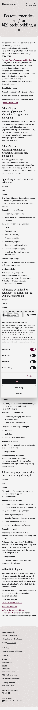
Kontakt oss (6, 669)
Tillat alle (19, 382)
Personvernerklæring (9, 672)
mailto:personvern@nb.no (12, 602)
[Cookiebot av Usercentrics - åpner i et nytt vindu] (27, 315)
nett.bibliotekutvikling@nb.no (12, 639)
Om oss (4, 665)
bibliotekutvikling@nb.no (10, 635)
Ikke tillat (19, 393)
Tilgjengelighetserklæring (10, 678)
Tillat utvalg (19, 387)
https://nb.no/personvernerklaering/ (18, 60)
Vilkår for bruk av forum (10, 675)
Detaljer (29, 376)
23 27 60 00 (11, 642)
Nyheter (4, 659)
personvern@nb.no (10, 102)
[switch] (33, 355)
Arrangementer (7, 662)
